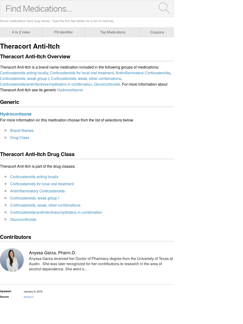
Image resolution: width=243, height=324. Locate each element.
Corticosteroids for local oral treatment (82, 72)
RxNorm (28, 297)
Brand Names (21, 130)
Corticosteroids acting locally (24, 72)
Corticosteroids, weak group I (24, 78)
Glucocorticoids (107, 84)
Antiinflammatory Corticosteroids (143, 72)
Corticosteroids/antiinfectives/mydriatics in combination (46, 84)
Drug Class (19, 137)
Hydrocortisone (70, 90)
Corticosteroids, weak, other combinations (86, 78)
